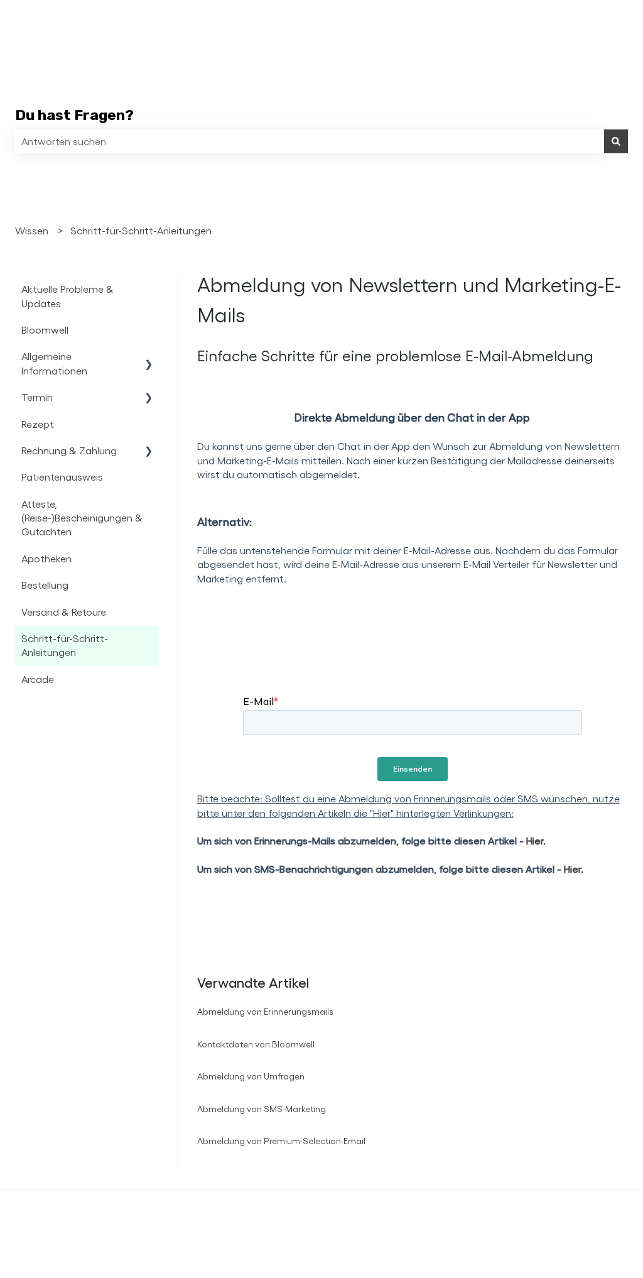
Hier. (536, 840)
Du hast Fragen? (74, 115)
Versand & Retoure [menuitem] (63, 612)
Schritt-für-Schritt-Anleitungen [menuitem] (64, 645)
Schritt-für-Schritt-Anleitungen (141, 230)
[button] (149, 357)
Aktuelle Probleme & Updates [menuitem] (67, 296)
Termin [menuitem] (37, 397)
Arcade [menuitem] (37, 679)
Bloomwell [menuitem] (44, 330)
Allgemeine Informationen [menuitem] (54, 363)
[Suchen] (616, 141)
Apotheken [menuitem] (46, 558)
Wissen (31, 230)
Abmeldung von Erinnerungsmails (265, 1011)
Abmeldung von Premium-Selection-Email (281, 1140)
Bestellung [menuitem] (44, 585)
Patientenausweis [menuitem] (62, 477)
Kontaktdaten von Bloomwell (256, 1044)
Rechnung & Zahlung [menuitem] (69, 450)
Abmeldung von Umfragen (251, 1076)
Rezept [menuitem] (37, 424)
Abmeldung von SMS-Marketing (261, 1108)
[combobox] (309, 141)
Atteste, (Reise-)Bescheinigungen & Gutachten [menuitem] (82, 518)
